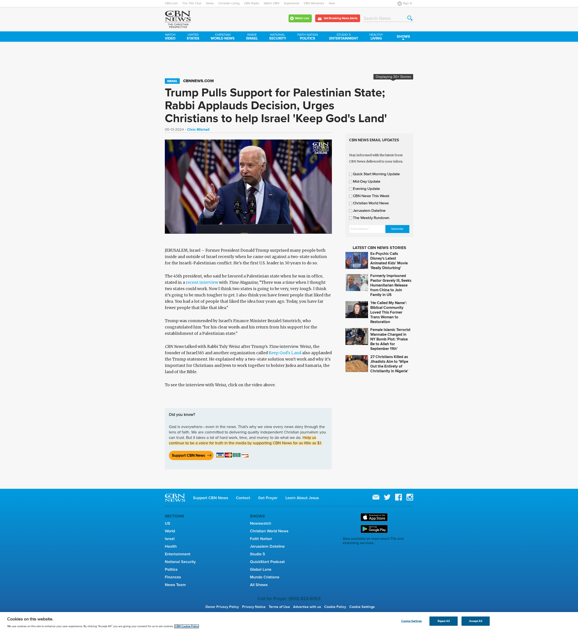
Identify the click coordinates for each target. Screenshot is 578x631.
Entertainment (343, 37)
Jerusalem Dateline (369, 211)
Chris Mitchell (198, 129)
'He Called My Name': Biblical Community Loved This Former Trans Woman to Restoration (388, 312)
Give (332, 3)
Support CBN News (188, 455)
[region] (289, 621)
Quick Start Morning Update (376, 174)
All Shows (259, 584)
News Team (175, 584)
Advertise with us (307, 607)
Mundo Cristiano (264, 577)
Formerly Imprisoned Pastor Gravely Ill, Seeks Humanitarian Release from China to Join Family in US (390, 285)
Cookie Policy (335, 607)
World (170, 531)
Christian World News (371, 203)
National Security (180, 561)
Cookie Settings (362, 607)
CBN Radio (251, 3)
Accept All (475, 620)
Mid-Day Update (366, 182)
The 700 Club (191, 3)
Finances (173, 577)
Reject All (444, 620)
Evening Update (366, 189)
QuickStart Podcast (267, 561)
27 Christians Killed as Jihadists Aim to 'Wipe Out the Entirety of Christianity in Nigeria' (389, 363)
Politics (307, 37)
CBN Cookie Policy (186, 626)
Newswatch (260, 523)
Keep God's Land (285, 352)
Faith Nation (261, 538)
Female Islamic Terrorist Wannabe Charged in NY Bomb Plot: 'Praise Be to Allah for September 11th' (390, 339)
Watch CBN (271, 3)
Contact (243, 498)
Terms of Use (279, 607)
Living (376, 37)
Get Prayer (267, 498)
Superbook (291, 3)
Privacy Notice (254, 607)
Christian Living (229, 3)
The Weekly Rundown (371, 218)
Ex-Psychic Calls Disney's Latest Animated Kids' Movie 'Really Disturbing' (389, 260)
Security (277, 37)
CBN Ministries (314, 3)
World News (223, 37)
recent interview (202, 282)
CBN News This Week (371, 196)
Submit (410, 18)
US (167, 523)
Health (171, 546)
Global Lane (260, 569)
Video (170, 37)
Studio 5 (257, 554)
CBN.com (171, 3)
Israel (252, 37)
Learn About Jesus (302, 498)
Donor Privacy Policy (222, 607)
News (210, 3)
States (193, 37)
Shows (403, 36)
